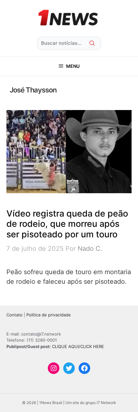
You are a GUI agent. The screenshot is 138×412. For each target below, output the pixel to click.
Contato (14, 314)
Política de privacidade (48, 314)
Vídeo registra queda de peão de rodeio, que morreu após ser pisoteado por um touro (67, 224)
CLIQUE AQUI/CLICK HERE (78, 346)
